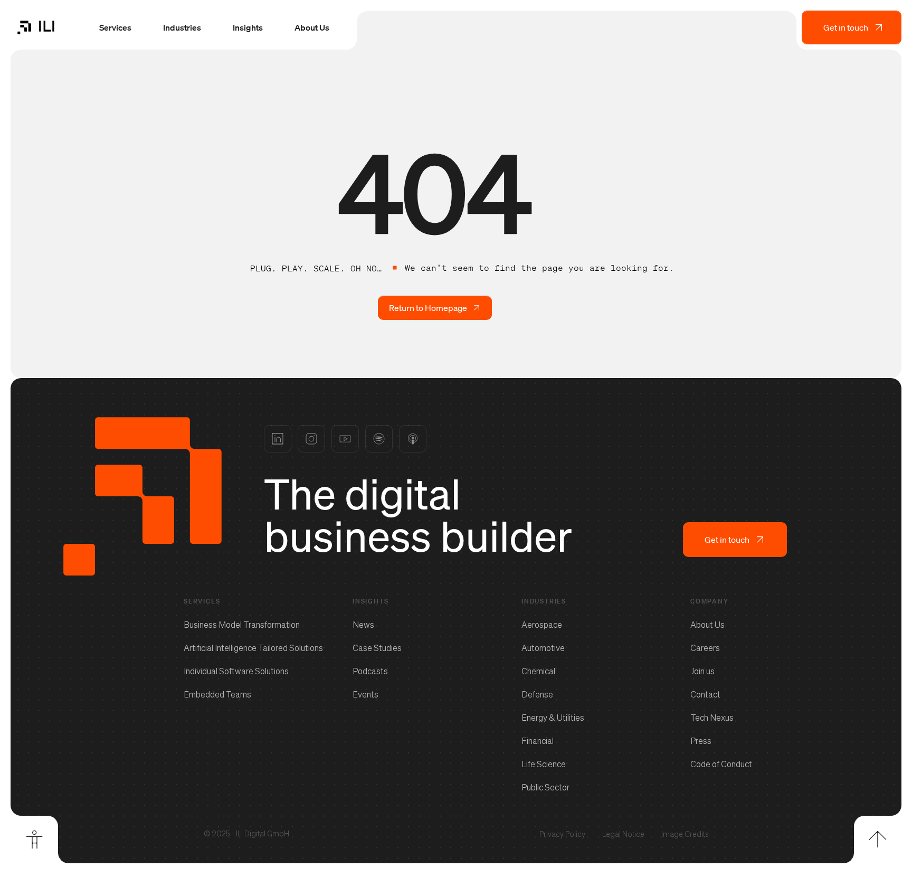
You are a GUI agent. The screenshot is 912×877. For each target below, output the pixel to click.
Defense (537, 694)
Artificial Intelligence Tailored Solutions (253, 648)
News (363, 624)
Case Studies (377, 648)
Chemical (538, 671)
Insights (248, 27)
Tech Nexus (712, 717)
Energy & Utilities (552, 717)
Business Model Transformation (242, 624)
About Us (311, 27)
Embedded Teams (217, 694)
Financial (537, 741)
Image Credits (685, 834)
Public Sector (545, 787)
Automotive (543, 648)
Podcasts (370, 671)
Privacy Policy (562, 834)
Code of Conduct (721, 764)
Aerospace (541, 624)
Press (700, 741)
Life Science (543, 764)
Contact (705, 694)
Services (115, 27)
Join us (702, 671)
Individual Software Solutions (236, 671)
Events (365, 694)
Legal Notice (623, 834)
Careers (705, 648)
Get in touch (845, 27)
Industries (182, 27)
